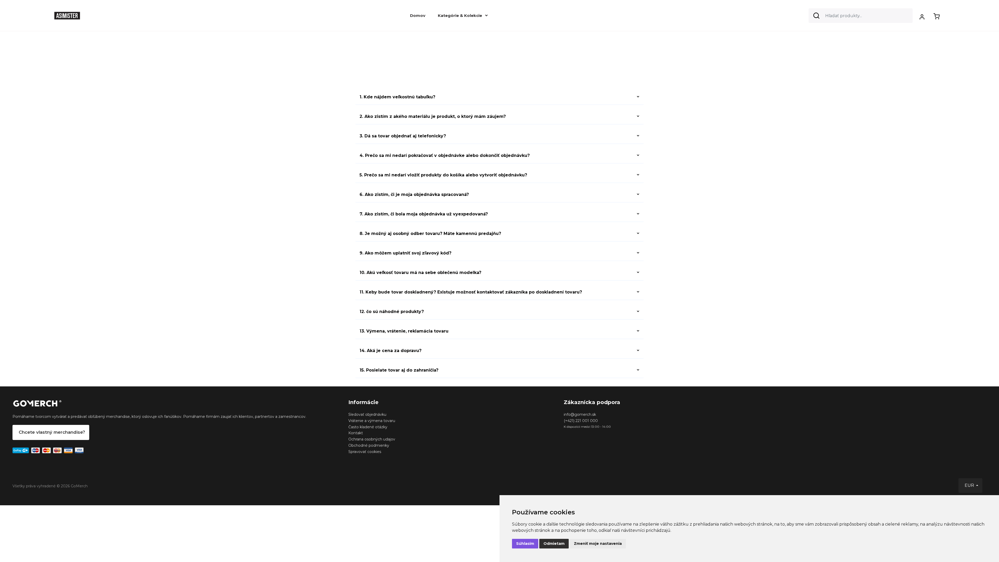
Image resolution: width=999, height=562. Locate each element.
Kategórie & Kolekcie (460, 15)
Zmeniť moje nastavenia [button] (598, 543)
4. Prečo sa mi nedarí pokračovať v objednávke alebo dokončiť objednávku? (445, 155)
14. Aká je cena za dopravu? (390, 350)
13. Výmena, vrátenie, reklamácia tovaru (404, 331)
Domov (417, 15)
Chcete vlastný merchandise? (52, 432)
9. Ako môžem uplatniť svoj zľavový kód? (405, 253)
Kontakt (355, 433)
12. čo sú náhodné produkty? (392, 311)
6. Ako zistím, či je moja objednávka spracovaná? (414, 194)
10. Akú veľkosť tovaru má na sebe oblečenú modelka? (420, 272)
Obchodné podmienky (368, 445)
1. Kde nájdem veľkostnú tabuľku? (397, 96)
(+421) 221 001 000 (581, 420)
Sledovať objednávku (367, 414)
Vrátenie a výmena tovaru (371, 420)
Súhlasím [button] (525, 543)
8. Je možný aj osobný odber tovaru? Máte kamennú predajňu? (430, 233)
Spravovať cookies (364, 451)
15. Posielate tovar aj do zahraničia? (399, 370)
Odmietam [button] (554, 543)
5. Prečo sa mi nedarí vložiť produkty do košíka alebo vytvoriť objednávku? (443, 175)
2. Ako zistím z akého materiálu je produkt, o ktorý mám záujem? (433, 116)
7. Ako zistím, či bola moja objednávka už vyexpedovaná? (424, 214)
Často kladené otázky (367, 427)
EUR (970, 485)
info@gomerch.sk (580, 414)
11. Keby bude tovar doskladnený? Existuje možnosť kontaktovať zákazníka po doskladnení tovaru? (471, 292)
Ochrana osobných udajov (371, 439)
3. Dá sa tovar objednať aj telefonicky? (403, 135)
